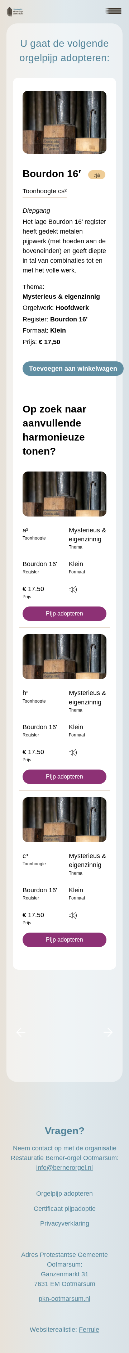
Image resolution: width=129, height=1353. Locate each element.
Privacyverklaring (64, 1223)
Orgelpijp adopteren (64, 1193)
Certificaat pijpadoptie (65, 1208)
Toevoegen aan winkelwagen (73, 369)
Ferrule (89, 1329)
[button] (20, 1032)
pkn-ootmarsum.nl (64, 1298)
